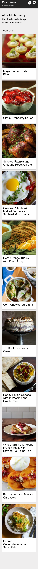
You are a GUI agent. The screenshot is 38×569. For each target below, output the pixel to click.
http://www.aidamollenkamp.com (12, 22)
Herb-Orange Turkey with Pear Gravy (16, 259)
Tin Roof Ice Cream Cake (15, 349)
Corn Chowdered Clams (18, 304)
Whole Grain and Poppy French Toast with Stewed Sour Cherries (18, 447)
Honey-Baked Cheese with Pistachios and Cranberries (17, 398)
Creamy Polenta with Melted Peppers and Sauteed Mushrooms (16, 211)
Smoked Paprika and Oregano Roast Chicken (18, 162)
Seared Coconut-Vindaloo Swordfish (14, 544)
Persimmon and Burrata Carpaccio (18, 495)
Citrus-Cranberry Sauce (18, 118)
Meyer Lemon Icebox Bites (16, 72)
